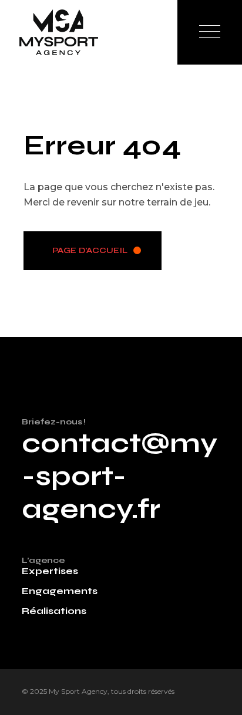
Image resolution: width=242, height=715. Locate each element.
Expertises (50, 570)
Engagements (60, 590)
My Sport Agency (78, 691)
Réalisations (54, 610)
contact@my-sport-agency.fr (119, 476)
